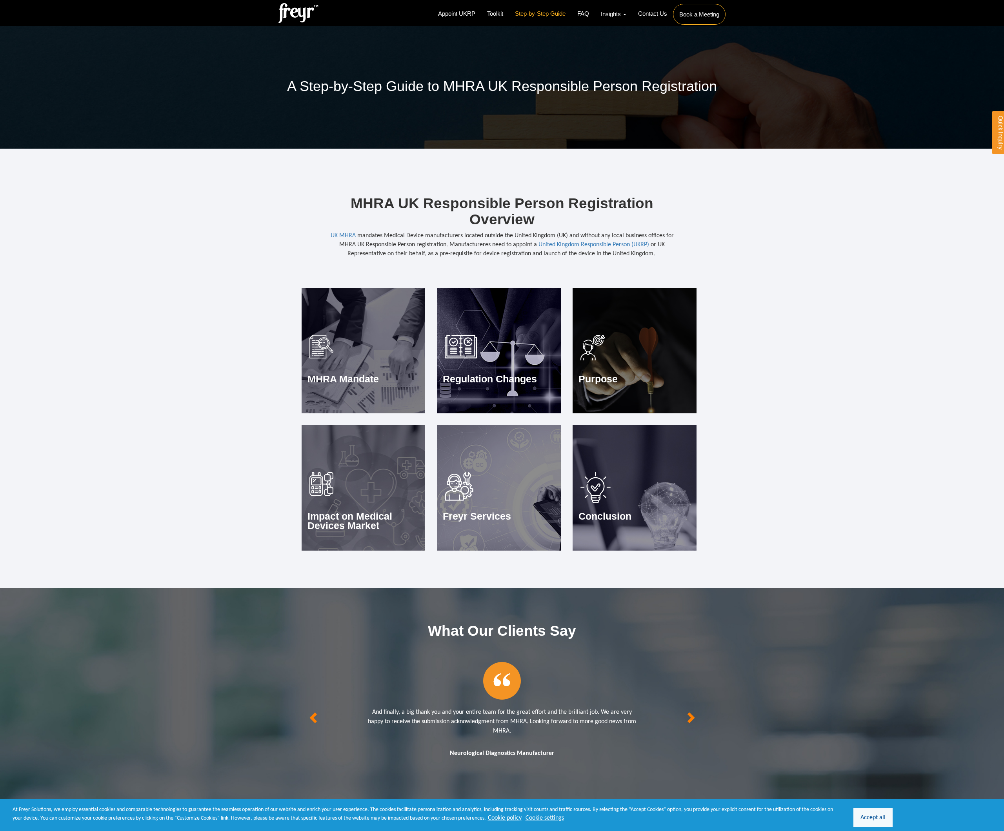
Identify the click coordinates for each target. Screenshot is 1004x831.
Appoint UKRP (456, 13)
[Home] (298, 13)
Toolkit (495, 13)
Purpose (598, 378)
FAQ (583, 13)
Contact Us (652, 13)
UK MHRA (343, 236)
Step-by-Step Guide (540, 13)
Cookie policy (505, 818)
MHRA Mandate (343, 378)
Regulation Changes (490, 378)
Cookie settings (545, 818)
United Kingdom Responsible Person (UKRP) (593, 245)
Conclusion (604, 516)
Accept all (873, 818)
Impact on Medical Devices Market (349, 521)
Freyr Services (477, 516)
